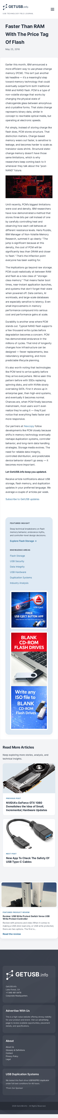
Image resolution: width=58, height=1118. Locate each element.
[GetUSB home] (29, 975)
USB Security (17, 561)
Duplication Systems (21, 577)
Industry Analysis (19, 583)
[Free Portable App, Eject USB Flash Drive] (29, 610)
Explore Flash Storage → (23, 541)
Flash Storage (17, 555)
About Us (10, 1047)
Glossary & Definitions (15, 1050)
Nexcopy (29, 426)
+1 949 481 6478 (13, 992)
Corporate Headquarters (16, 996)
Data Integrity (17, 566)
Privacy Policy (12, 1056)
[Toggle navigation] (52, 9)
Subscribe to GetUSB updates (22, 499)
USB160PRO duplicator (39, 1080)
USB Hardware (18, 572)
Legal (8, 1059)
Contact (9, 1053)
